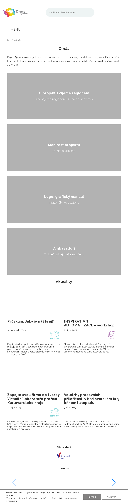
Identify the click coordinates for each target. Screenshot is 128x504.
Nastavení (111, 497)
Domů (10, 40)
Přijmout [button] (92, 497)
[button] (114, 482)
